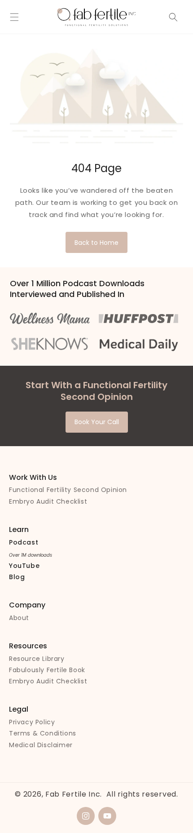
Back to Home (96, 242)
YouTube (24, 565)
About (19, 617)
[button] (14, 17)
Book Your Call (97, 421)
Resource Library (37, 658)
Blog (17, 576)
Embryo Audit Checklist (48, 501)
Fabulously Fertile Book (47, 669)
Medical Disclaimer (41, 744)
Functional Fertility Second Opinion (68, 489)
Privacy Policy (32, 722)
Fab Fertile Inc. (73, 794)
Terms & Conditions (42, 733)
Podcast (23, 542)
